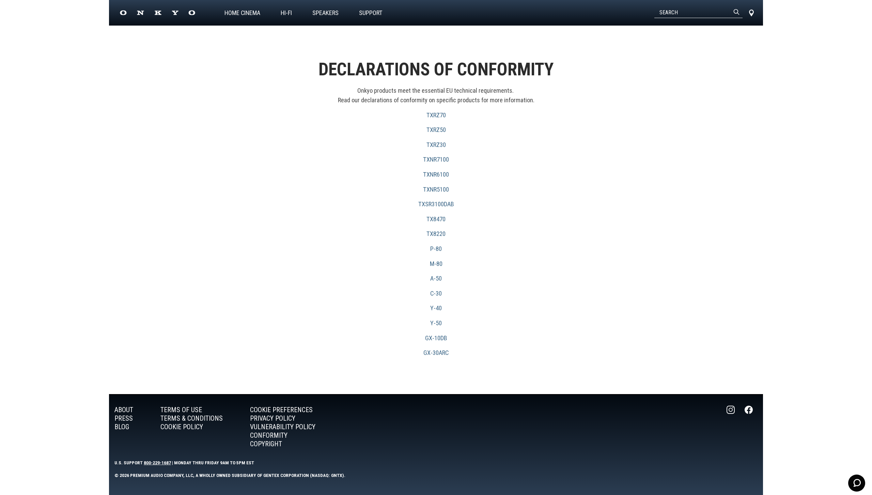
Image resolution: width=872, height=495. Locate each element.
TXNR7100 (436, 159)
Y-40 (436, 308)
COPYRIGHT (266, 444)
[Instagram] (731, 427)
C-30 (436, 293)
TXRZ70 (436, 115)
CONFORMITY (268, 435)
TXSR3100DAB (436, 204)
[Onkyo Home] (157, 13)
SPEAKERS (325, 12)
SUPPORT (371, 12)
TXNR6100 (436, 174)
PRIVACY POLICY (272, 418)
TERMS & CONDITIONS (191, 418)
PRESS (123, 418)
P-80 (436, 248)
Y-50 (436, 323)
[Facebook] (749, 427)
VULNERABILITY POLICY (282, 427)
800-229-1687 (157, 462)
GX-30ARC (436, 352)
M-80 (436, 263)
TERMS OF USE (181, 410)
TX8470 (436, 219)
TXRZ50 (436, 129)
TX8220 (436, 233)
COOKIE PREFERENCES (281, 410)
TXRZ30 (436, 144)
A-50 (436, 278)
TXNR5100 (436, 189)
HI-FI (286, 12)
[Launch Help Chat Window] (856, 483)
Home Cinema (242, 12)
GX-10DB (436, 338)
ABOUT (123, 410)
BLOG (121, 427)
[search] (736, 13)
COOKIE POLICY (181, 427)
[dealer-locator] (751, 13)
